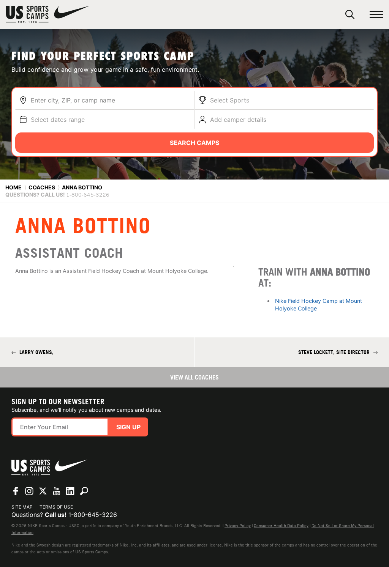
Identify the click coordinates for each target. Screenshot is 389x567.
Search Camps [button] (194, 142)
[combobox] (110, 100)
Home (13, 187)
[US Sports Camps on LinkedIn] (70, 491)
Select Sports (229, 100)
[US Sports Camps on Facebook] (15, 491)
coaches (41, 187)
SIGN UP (128, 427)
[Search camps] (84, 491)
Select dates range (58, 119)
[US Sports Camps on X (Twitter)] (43, 491)
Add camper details (238, 119)
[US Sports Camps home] (48, 14)
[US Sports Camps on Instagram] (29, 491)
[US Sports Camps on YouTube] (56, 491)
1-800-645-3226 (92, 514)
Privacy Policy (238, 525)
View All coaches (194, 377)
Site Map (22, 507)
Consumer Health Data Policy (281, 525)
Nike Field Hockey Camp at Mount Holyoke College (318, 305)
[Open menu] (376, 14)
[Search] (349, 14)
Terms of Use (56, 507)
